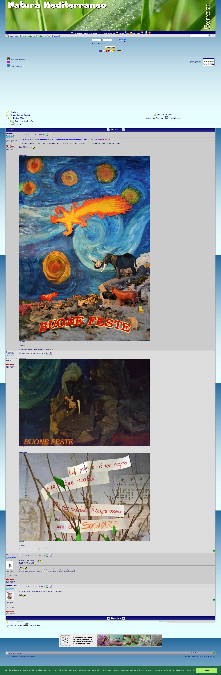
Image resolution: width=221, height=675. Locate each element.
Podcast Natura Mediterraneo (17, 59)
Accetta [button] (206, 670)
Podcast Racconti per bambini (18, 63)
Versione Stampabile (156, 118)
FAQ (134, 33)
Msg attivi (86, 33)
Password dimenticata (98, 43)
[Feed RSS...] (131, 33)
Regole (138, 33)
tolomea (9, 133)
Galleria (110, 33)
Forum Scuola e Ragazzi (20, 115)
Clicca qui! (56, 36)
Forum (74, 33)
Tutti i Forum (14, 112)
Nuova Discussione (164, 115)
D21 (7, 554)
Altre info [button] (191, 670)
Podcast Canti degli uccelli (17, 66)
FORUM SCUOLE (20, 118)
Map (114, 33)
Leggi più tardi (175, 118)
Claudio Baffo (11, 585)
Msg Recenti (93, 33)
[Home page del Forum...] (72, 33)
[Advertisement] (110, 85)
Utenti (105, 33)
